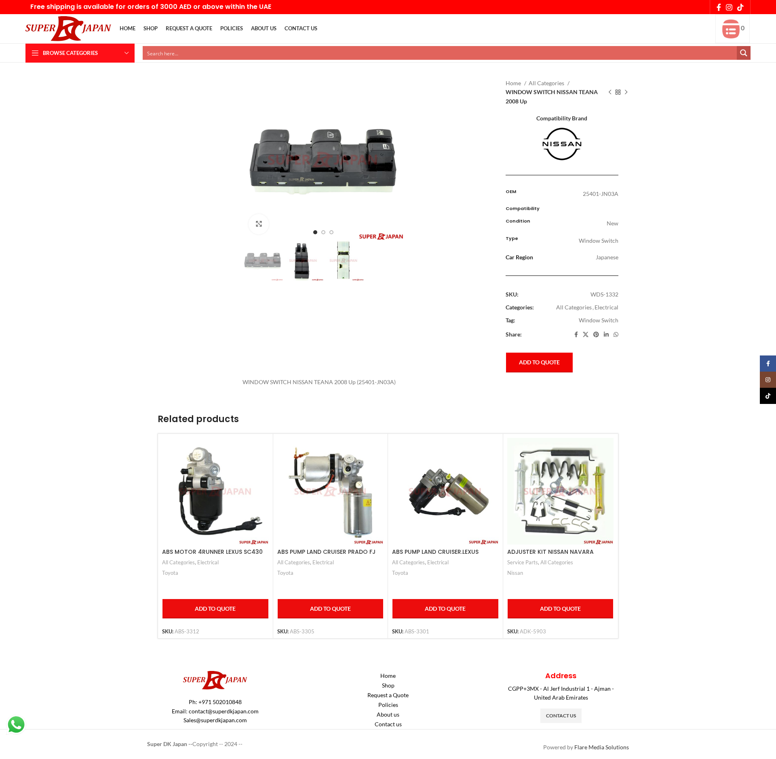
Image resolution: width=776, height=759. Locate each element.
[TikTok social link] (740, 7)
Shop (388, 685)
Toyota (170, 573)
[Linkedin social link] (606, 334)
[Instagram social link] (729, 7)
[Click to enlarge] (259, 224)
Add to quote (539, 362)
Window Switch (598, 320)
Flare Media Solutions (601, 747)
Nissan (515, 573)
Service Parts (522, 562)
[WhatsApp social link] (616, 334)
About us (388, 714)
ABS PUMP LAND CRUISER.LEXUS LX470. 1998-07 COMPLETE (435, 556)
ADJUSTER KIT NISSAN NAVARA (550, 552)
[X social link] (585, 334)
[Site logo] (68, 28)
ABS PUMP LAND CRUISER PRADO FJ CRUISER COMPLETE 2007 (326, 556)
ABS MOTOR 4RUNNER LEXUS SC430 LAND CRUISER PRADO (212, 556)
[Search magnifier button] (744, 53)
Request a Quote (388, 695)
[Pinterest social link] (596, 334)
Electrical (606, 307)
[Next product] (626, 92)
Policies (388, 704)
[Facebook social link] (718, 7)
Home (514, 83)
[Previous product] (610, 92)
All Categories (547, 83)
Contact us (388, 724)
